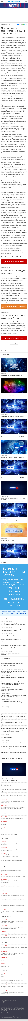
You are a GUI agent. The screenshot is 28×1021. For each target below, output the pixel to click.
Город (10, 637)
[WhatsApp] (23, 24)
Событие (10, 621)
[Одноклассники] (19, 24)
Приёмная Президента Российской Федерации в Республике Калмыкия (14, 612)
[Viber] (21, 24)
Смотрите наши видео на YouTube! (15, 261)
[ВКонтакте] (18, 24)
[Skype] (24, 24)
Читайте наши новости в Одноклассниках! (15, 306)
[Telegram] (26, 24)
